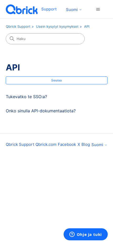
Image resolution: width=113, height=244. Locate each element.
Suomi (72, 9)
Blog (85, 144)
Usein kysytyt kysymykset (57, 26)
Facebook (67, 144)
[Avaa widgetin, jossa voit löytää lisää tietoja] (85, 234)
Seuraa (56, 80)
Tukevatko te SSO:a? (26, 96)
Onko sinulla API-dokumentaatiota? (41, 110)
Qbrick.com (45, 144)
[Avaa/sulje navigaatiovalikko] (98, 9)
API (86, 26)
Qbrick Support (18, 26)
